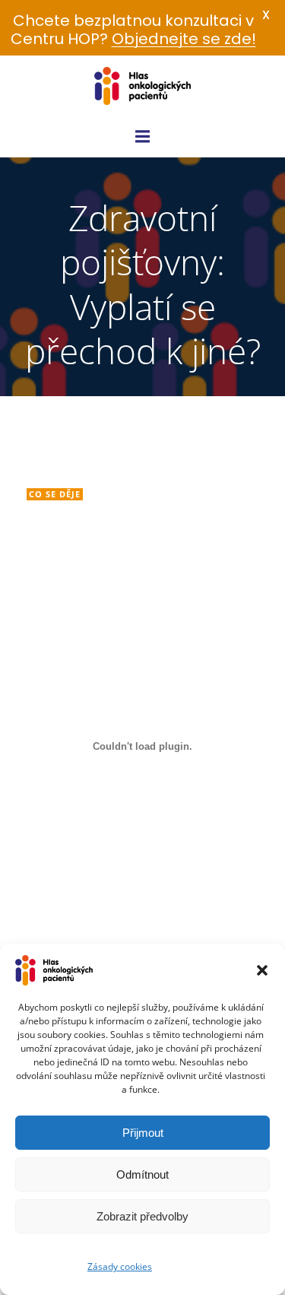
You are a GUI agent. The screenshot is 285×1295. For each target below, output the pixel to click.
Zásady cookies (119, 1266)
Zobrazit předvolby (142, 1216)
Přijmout (142, 1132)
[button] (262, 970)
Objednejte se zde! (184, 38)
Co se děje (55, 494)
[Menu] (143, 137)
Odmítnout (142, 1174)
